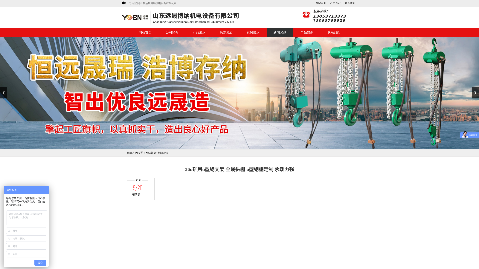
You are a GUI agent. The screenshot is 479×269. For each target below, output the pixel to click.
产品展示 (335, 3)
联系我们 (350, 3)
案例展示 (253, 32)
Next (475, 92)
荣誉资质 (226, 32)
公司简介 (172, 32)
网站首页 (320, 3)
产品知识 (306, 32)
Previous (3, 92)
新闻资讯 (280, 32)
